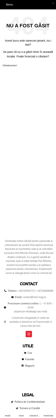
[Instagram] (29, 334)
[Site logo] (28, 4)
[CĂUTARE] (50, 65)
